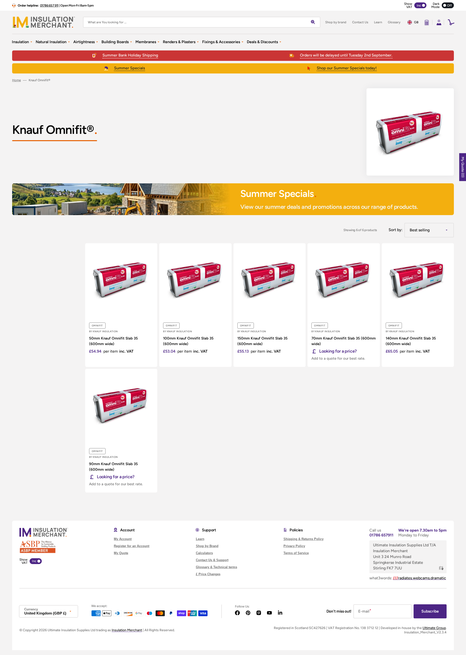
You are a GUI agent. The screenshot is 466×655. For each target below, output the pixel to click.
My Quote (121, 553)
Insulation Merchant (127, 630)
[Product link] (121, 305)
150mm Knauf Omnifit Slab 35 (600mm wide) (262, 341)
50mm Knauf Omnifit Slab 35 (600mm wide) (113, 341)
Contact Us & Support (212, 560)
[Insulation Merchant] (43, 22)
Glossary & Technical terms (216, 567)
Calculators (204, 553)
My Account (123, 539)
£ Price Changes (208, 574)
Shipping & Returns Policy (303, 539)
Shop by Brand (207, 546)
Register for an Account (131, 546)
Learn (200, 539)
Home (16, 80)
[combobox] (201, 22)
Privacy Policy (294, 546)
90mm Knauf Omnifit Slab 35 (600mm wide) (113, 467)
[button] (438, 22)
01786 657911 (381, 535)
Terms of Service (296, 553)
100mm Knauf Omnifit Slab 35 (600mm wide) (188, 341)
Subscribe (430, 611)
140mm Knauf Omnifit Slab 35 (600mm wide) (411, 341)
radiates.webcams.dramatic (419, 578)
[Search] (314, 22)
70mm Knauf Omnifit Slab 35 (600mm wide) (343, 341)
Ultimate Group (434, 628)
